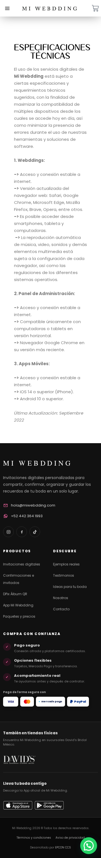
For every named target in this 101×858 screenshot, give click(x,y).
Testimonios (63, 575)
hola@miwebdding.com (33, 505)
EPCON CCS (63, 847)
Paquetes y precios (19, 616)
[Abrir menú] (7, 8)
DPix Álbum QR (15, 594)
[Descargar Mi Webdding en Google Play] (49, 805)
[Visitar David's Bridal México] (19, 760)
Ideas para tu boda (70, 586)
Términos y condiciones (34, 838)
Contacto (61, 609)
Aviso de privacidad (70, 838)
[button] (88, 845)
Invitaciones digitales (21, 564)
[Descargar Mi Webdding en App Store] (18, 805)
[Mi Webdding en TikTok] (34, 531)
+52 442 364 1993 (27, 516)
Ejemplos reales (66, 564)
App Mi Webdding (18, 605)
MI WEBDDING (37, 462)
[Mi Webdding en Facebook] (21, 531)
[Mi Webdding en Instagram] (8, 531)
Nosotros (60, 597)
